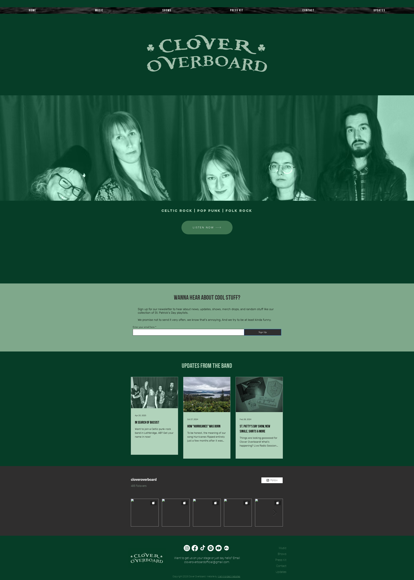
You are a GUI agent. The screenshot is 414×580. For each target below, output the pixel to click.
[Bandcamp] (226, 548)
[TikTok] (203, 548)
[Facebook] (195, 548)
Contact (281, 566)
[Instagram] (187, 548)
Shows (282, 554)
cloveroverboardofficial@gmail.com (206, 562)
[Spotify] (210, 548)
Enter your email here (144, 327)
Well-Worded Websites (229, 576)
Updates (281, 572)
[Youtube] (218, 548)
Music (282, 548)
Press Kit (280, 560)
